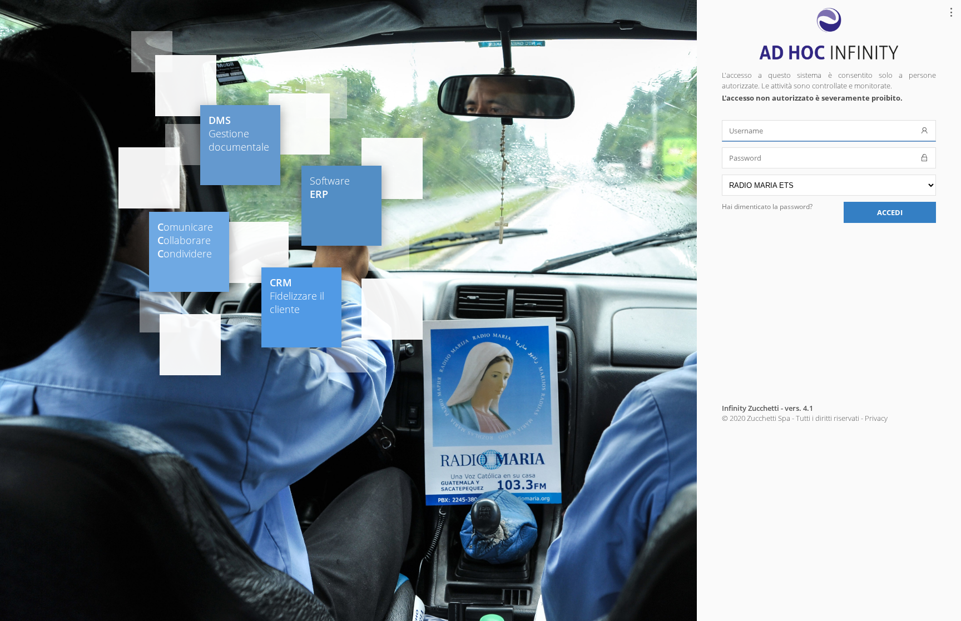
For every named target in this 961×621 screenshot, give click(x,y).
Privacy (876, 418)
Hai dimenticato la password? (767, 206)
